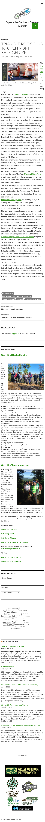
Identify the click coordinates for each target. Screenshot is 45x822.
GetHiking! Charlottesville (11, 557)
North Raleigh (8, 299)
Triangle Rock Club (33, 299)
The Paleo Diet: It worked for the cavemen (16, 316)
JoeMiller (14, 57)
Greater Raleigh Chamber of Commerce (17, 236)
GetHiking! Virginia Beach (11, 561)
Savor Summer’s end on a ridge (12, 646)
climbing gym (8, 293)
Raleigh (20, 299)
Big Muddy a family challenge (12, 307)
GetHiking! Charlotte (9, 529)
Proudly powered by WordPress (11, 819)
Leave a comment (25, 57)
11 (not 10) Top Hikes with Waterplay (15, 705)
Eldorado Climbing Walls (11, 199)
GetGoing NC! (22, 15)
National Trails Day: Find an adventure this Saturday (20, 725)
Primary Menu (42, 3)
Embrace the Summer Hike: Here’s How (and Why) (19, 685)
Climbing (4, 40)
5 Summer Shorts (7, 667)
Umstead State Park (32, 174)
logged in (15, 333)
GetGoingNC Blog (11, 642)
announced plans (22, 94)
